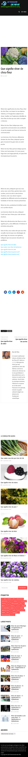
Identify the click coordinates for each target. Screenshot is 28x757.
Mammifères (6, 608)
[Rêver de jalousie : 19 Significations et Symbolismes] (5, 686)
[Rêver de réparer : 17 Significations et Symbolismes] (5, 696)
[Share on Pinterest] (18, 292)
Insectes (12, 605)
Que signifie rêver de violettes (10, 580)
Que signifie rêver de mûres (9, 482)
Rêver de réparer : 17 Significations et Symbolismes (17, 697)
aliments (9, 599)
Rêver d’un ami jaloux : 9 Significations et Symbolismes (18, 677)
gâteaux (3, 605)
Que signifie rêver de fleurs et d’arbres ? (13, 556)
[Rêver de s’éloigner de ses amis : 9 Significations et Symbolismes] (5, 666)
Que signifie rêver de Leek (8, 249)
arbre (14, 599)
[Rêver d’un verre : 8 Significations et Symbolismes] (5, 706)
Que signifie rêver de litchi (9, 531)
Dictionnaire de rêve (15, 754)
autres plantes (4, 601)
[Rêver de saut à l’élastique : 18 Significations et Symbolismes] (5, 626)
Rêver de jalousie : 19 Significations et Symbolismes (17, 687)
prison (18, 610)
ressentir (3, 612)
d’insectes (4, 603)
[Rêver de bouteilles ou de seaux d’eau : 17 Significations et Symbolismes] (5, 716)
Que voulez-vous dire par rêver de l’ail (12, 458)
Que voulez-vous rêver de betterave (11, 247)
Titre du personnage (6, 614)
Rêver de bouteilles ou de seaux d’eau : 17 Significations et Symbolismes (18, 718)
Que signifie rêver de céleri (8, 245)
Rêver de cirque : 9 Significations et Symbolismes (16, 657)
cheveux (15, 601)
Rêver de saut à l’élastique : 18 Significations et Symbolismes (19, 627)
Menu (24, 12)
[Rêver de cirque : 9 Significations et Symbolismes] (5, 656)
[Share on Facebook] (5, 292)
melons (12, 608)
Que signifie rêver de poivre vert (10, 254)
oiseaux (21, 608)
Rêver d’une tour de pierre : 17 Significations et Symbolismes (18, 647)
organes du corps (5, 610)
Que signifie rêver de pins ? (9, 507)
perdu (14, 610)
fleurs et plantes (15, 603)
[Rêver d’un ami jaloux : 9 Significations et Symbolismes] (5, 676)
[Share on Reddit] (22, 292)
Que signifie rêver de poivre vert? (10, 252)
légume (10, 331)
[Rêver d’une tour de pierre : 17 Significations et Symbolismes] (5, 646)
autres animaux (19, 599)
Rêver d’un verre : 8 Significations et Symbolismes (16, 707)
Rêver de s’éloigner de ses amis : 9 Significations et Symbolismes (18, 667)
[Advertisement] (14, 30)
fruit (21, 603)
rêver (8, 612)
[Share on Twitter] (9, 292)
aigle (5, 599)
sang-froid (14, 612)
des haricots (23, 601)
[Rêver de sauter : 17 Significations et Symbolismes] (5, 636)
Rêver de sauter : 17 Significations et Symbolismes (16, 637)
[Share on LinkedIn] (14, 292)
